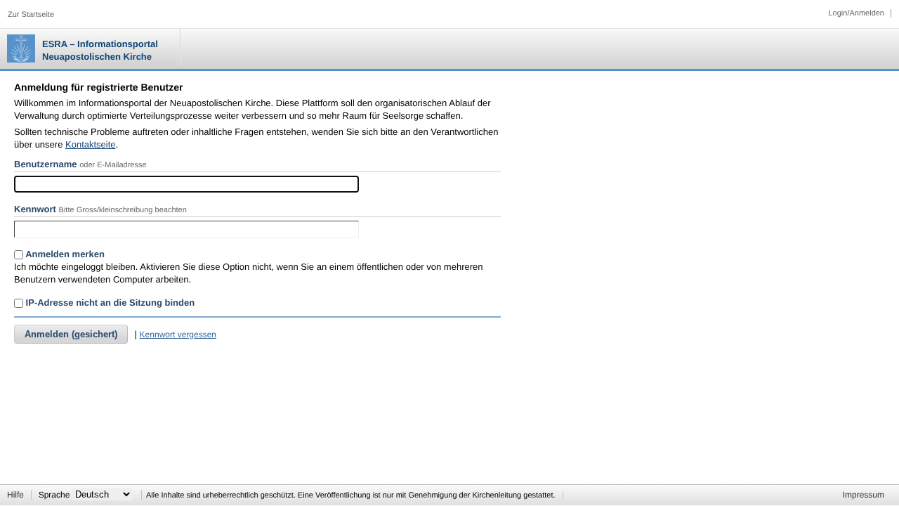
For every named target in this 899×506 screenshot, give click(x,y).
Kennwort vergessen (178, 334)
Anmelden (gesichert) (71, 334)
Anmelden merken (64, 254)
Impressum (863, 495)
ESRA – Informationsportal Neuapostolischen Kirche (100, 50)
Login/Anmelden (856, 13)
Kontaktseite (90, 144)
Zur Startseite (31, 15)
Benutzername (45, 164)
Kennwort (35, 209)
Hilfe (15, 495)
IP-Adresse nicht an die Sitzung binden (109, 302)
